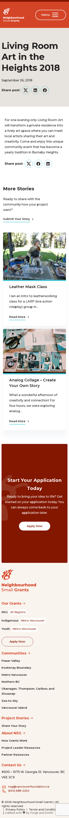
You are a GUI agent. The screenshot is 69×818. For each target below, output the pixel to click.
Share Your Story (14, 726)
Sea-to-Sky (10, 701)
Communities (14, 653)
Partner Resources (15, 754)
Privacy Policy (15, 809)
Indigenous (23, 620)
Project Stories (15, 718)
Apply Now (35, 526)
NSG (14, 612)
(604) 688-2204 (18, 790)
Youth (19, 629)
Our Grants (11, 603)
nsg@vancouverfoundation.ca (28, 786)
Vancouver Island (14, 707)
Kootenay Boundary (16, 667)
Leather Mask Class (28, 286)
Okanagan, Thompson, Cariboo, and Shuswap (28, 691)
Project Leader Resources (21, 747)
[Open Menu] (56, 15)
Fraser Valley (11, 661)
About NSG (11, 733)
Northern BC (11, 681)
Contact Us (11, 765)
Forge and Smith (41, 813)
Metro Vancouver (14, 675)
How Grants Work (14, 740)
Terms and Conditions (44, 809)
